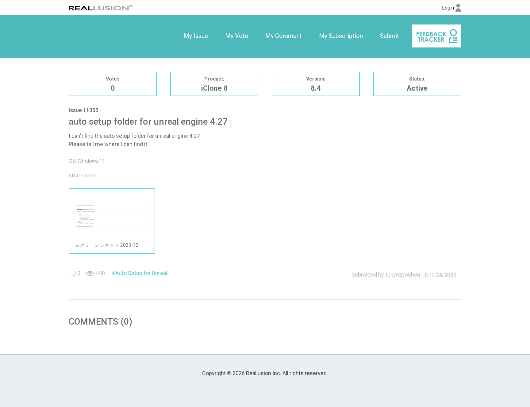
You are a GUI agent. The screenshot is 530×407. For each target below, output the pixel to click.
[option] (196, 36)
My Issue (196, 36)
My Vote (236, 36)
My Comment (283, 36)
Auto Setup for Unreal (141, 273)
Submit (389, 36)
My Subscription (341, 36)
